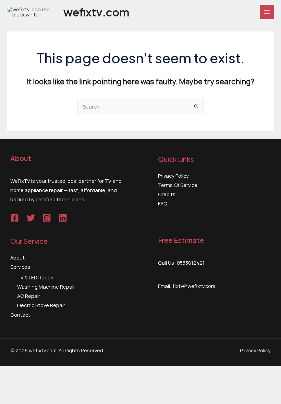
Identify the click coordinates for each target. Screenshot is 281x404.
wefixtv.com (96, 12)
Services (20, 266)
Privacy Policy (173, 175)
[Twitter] (30, 218)
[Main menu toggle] (267, 12)
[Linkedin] (63, 218)
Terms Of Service (177, 184)
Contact (20, 314)
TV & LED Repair (35, 277)
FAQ (162, 203)
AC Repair (28, 295)
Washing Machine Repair (46, 286)
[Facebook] (14, 218)
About (17, 257)
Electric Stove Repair (41, 305)
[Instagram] (46, 218)
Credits (166, 194)
